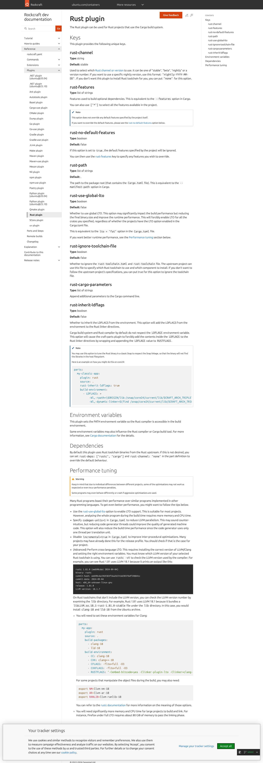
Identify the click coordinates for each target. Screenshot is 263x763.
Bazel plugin (36, 102)
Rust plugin (36, 215)
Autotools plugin (38, 97)
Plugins (31, 70)
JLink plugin (36, 145)
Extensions (33, 65)
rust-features (215, 28)
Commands (33, 59)
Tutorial (28, 38)
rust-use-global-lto (217, 40)
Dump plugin (36, 118)
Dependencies (213, 61)
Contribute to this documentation (33, 253)
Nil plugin (35, 172)
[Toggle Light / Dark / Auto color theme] (191, 15)
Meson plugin (37, 166)
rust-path (213, 36)
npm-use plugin (38, 182)
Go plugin (35, 124)
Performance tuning (216, 65)
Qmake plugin (37, 209)
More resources (126, 4)
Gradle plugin (37, 134)
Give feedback (171, 15)
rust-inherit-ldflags (218, 52)
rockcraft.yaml (34, 54)
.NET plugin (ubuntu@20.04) (38, 77)
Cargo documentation (103, 435)
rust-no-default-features (221, 32)
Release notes (31, 260)
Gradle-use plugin (39, 140)
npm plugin (36, 177)
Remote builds (34, 236)
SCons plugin (36, 220)
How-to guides (32, 43)
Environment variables (217, 57)
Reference (29, 49)
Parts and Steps (35, 230)
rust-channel (214, 24)
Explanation (30, 247)
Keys (207, 20)
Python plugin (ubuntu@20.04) (38, 194)
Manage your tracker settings (196, 746)
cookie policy (68, 752)
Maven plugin (37, 156)
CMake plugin (37, 113)
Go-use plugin (37, 129)
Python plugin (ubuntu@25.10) (38, 202)
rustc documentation (113, 705)
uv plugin (34, 225)
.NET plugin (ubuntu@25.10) (38, 85)
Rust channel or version (109, 70)
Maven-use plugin (39, 161)
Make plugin (36, 150)
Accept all (226, 746)
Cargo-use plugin (38, 107)
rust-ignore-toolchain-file (221, 44)
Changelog (32, 241)
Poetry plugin (37, 188)
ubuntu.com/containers (86, 4)
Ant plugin (35, 91)
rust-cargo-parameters (220, 48)
